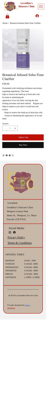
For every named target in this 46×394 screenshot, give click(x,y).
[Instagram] (10, 232)
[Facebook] (6, 155)
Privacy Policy (16, 237)
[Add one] (15, 128)
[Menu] (41, 6)
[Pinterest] (9, 155)
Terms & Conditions (20, 242)
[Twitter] (13, 155)
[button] (7, 16)
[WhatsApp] (3, 155)
